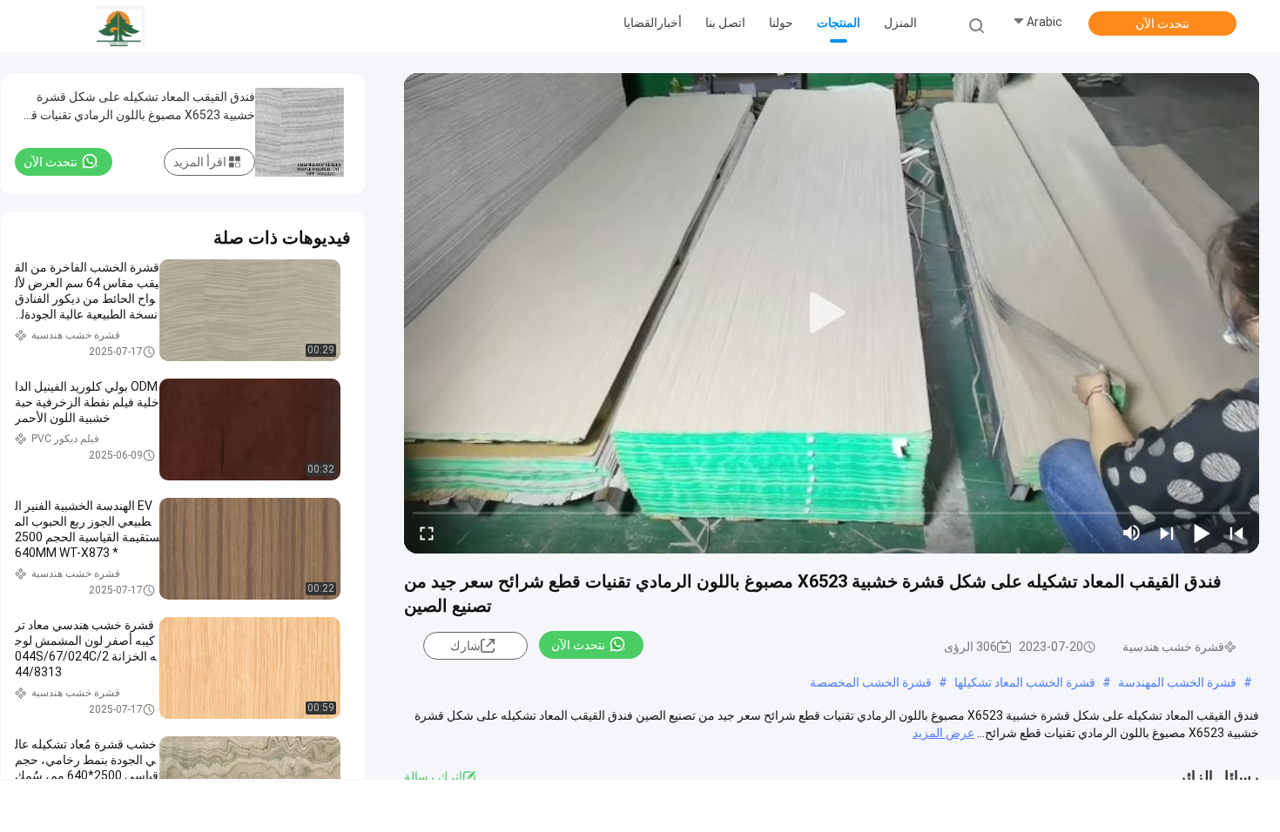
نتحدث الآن (1162, 23)
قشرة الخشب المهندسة (1177, 682)
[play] (831, 313)
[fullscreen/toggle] (426, 533)
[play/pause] (1201, 533)
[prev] (1236, 533)
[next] (1166, 533)
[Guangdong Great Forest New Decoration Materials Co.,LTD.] (120, 26)
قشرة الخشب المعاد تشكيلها (1024, 682)
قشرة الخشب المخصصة (871, 682)
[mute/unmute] (1132, 533)
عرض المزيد (943, 733)
